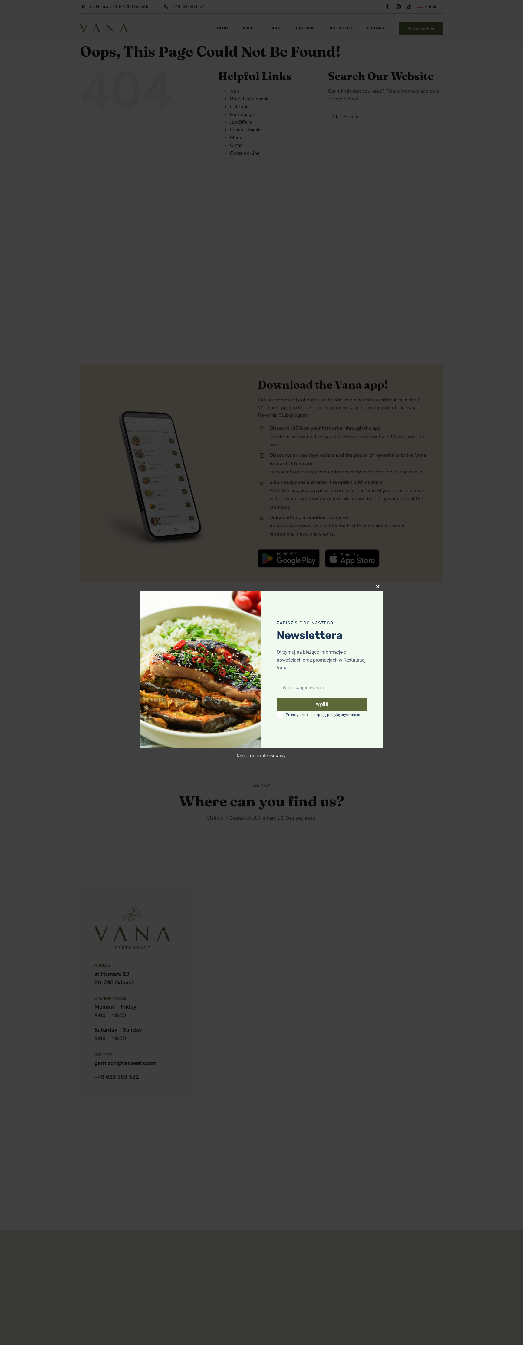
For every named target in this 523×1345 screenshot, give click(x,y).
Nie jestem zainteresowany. (261, 755)
